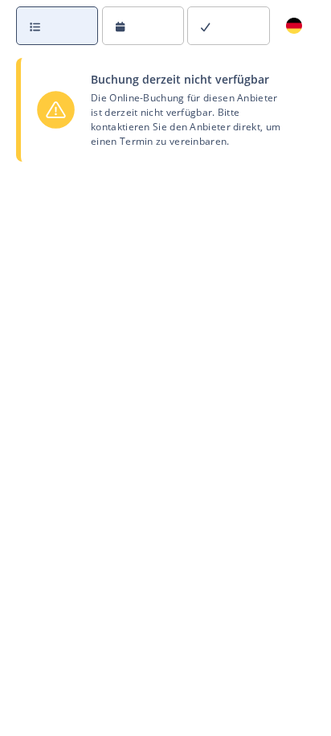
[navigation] (165, 25)
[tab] (59, 25)
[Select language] (294, 26)
